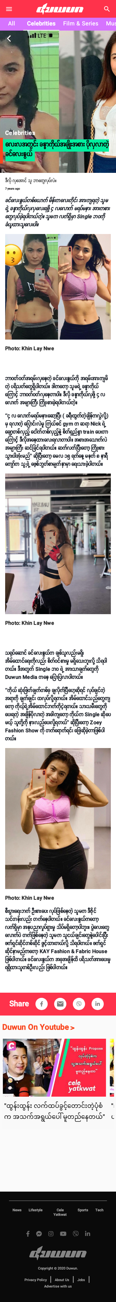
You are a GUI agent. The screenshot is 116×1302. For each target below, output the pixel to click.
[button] (41, 1004)
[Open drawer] (9, 9)
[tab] (11, 24)
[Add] (41, 1004)
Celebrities (41, 23)
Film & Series (80, 23)
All (11, 23)
